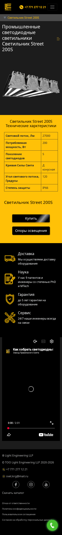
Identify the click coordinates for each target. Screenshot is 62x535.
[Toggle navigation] (52, 7)
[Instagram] (31, 484)
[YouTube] (46, 484)
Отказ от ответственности (16, 503)
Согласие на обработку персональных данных (27, 519)
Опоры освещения (31, 230)
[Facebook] (15, 484)
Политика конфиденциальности (19, 508)
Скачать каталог (13, 493)
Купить (31, 218)
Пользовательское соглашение (18, 514)
